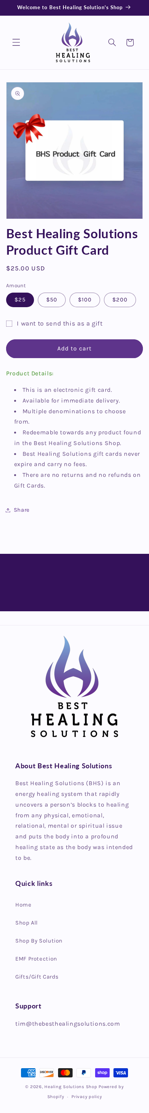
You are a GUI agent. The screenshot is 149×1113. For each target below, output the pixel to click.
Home (23, 905)
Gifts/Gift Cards (37, 977)
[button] (16, 42)
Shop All (26, 923)
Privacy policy (86, 1096)
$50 (51, 299)
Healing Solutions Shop (70, 1086)
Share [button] (22, 510)
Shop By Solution (39, 941)
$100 (85, 299)
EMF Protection (36, 959)
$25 (20, 299)
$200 (120, 299)
